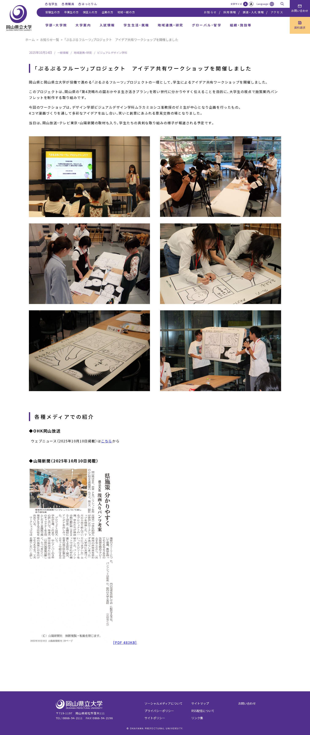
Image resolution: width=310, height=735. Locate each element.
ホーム (30, 39)
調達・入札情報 (253, 12)
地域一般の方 (126, 12)
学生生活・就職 (136, 25)
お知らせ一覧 (49, 39)
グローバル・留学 (207, 25)
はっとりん (89, 4)
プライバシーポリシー (159, 711)
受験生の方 (52, 12)
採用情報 (229, 12)
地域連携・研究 (170, 25)
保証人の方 (90, 12)
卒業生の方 (71, 12)
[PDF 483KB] (125, 642)
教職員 (69, 4)
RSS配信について (202, 711)
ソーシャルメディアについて (163, 703)
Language (263, 3)
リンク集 (197, 718)
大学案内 (83, 25)
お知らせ (210, 12)
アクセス (277, 12)
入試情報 (107, 25)
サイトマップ (200, 703)
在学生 (53, 4)
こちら (106, 440)
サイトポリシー (154, 718)
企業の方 (107, 12)
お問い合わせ (247, 703)
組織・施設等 (241, 25)
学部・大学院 (56, 25)
